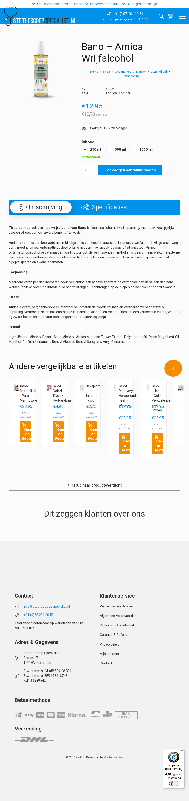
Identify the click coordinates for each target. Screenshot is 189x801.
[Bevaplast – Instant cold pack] (82, 387)
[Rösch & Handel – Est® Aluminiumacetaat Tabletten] (181, 387)
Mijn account (109, 654)
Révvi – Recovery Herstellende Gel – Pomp (128, 395)
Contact (106, 663)
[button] (182, 16)
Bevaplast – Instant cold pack (93, 395)
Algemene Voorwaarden (118, 616)
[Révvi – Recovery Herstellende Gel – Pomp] (115, 387)
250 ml (95, 149)
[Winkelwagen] (170, 16)
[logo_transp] (10, 16)
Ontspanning (131, 76)
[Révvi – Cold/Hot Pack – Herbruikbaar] (49, 387)
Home (94, 71)
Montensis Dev (113, 757)
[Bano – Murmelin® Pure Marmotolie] (16, 387)
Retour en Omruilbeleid (117, 625)
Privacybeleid (109, 644)
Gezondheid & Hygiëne (130, 71)
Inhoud (88, 142)
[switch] (173, 783)
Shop (106, 71)
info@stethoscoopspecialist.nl (47, 606)
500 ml (120, 149)
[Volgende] (173, 368)
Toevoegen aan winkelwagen (130, 170)
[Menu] (181, 752)
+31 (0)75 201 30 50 (39, 615)
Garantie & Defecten (115, 635)
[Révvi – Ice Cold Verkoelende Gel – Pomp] (148, 387)
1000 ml (146, 149)
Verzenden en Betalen (116, 606)
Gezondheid (159, 71)
